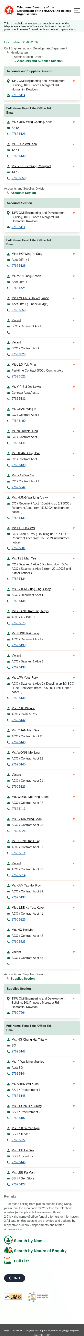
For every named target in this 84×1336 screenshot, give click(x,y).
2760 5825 (18, 941)
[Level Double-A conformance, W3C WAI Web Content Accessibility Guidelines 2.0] (13, 1297)
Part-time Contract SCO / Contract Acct (38, 370)
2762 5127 (18, 1184)
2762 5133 (18, 645)
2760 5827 (18, 1140)
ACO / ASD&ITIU (23, 617)
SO (14, 1045)
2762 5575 (18, 623)
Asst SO (17, 1067)
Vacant (16, 320)
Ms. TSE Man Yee (24, 558)
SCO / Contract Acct (25, 348)
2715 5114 (18, 95)
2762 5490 (18, 420)
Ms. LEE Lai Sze (23, 1150)
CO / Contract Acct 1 (25, 414)
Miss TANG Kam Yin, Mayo (30, 611)
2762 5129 (18, 265)
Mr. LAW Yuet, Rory (25, 677)
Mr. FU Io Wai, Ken (24, 144)
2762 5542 (18, 487)
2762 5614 (18, 853)
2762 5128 (18, 133)
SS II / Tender (21, 1134)
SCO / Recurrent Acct (26, 326)
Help (6, 1330)
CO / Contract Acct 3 (25, 459)
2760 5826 (18, 786)
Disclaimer (17, 1330)
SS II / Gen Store (23, 1178)
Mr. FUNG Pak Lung (25, 633)
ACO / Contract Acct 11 (27, 736)
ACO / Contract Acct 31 (27, 847)
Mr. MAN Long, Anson (26, 276)
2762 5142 (18, 720)
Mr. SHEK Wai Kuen (25, 1084)
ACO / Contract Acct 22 (27, 802)
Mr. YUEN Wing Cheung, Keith (32, 122)
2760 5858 (18, 178)
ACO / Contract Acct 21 (27, 780)
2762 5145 (18, 1095)
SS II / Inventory (22, 1156)
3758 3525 (18, 354)
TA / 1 (15, 150)
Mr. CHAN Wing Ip (24, 409)
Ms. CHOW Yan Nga (26, 1128)
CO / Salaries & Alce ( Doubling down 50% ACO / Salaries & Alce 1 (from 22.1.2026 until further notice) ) (41, 568)
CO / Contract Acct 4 (25, 481)
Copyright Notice (33, 1330)
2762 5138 (18, 465)
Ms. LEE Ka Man (23, 1172)
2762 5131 (18, 398)
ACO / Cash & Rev (24, 714)
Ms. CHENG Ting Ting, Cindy (31, 589)
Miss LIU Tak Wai (23, 528)
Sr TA (15, 127)
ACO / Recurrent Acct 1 (27, 595)
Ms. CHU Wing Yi (23, 708)
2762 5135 (18, 601)
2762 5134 (18, 578)
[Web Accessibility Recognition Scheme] (38, 1296)
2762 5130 (18, 156)
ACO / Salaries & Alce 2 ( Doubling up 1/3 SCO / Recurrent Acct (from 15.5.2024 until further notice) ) (43, 688)
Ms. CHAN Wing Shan (27, 819)
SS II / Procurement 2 (26, 1112)
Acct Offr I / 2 (20, 282)
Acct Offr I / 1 (20, 259)
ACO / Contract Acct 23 (27, 825)
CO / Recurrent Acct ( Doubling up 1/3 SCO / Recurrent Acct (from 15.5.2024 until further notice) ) (41, 508)
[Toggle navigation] (77, 10)
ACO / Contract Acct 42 (27, 935)
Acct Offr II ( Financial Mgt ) (30, 304)
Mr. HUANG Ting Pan (26, 453)
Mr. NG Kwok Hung (25, 431)
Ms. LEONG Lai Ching (27, 1106)
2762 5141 (18, 443)
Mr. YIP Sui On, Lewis (26, 386)
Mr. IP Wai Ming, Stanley (28, 1061)
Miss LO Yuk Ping (24, 364)
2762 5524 (18, 287)
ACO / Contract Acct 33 (27, 891)
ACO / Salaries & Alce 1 (27, 661)
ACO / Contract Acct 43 (27, 958)
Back (17, 1278)
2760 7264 (18, 1012)
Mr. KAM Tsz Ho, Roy (26, 885)
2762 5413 (18, 808)
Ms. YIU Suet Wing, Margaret (31, 166)
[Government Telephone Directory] (9, 10)
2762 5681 (18, 548)
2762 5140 (18, 742)
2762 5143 (18, 1051)
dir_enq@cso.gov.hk (69, 1330)
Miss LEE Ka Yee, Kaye (28, 907)
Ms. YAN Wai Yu (23, 475)
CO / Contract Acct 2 (25, 437)
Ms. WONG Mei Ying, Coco (30, 796)
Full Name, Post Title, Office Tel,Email (29, 110)
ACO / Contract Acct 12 (27, 758)
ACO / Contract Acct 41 (27, 913)
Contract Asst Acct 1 (25, 392)
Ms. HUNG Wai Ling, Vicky (30, 497)
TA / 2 (15, 172)
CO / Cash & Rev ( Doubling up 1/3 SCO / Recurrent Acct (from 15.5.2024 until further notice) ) (40, 538)
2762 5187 (18, 1118)
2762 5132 (18, 517)
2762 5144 (18, 1073)
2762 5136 (18, 698)
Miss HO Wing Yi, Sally (27, 253)
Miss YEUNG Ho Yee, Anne (30, 298)
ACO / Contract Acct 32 (27, 869)
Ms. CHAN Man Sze (25, 730)
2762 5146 (18, 1162)
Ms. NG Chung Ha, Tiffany (29, 1039)
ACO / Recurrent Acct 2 (27, 639)
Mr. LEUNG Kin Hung (26, 841)
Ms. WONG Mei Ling (26, 752)
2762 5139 (18, 897)
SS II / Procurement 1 (26, 1089)
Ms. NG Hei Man (23, 929)
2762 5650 (18, 310)
